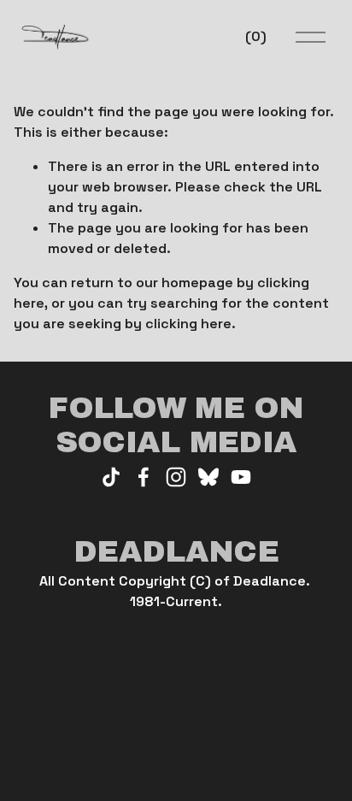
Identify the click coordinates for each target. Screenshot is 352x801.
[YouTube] (241, 477)
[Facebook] (143, 477)
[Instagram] (176, 477)
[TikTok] (111, 477)
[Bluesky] (208, 477)
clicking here (188, 324)
